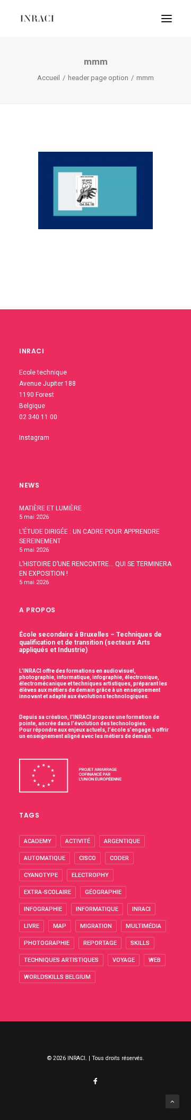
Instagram (34, 437)
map (59, 926)
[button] (166, 18)
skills (140, 943)
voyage (123, 960)
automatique (44, 858)
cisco (87, 858)
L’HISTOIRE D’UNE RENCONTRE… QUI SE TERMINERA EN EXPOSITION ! (95, 568)
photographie (47, 943)
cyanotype (41, 875)
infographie (43, 909)
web (155, 960)
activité (77, 841)
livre (31, 926)
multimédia (143, 926)
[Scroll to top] (172, 1101)
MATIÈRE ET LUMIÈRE (50, 508)
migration (96, 926)
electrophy (90, 875)
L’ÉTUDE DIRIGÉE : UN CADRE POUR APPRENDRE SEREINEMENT (89, 536)
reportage (100, 943)
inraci (141, 909)
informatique (97, 909)
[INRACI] (37, 18)
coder (119, 858)
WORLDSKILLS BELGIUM (57, 977)
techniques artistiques (61, 960)
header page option (98, 78)
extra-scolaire (47, 892)
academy (37, 841)
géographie (103, 892)
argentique (122, 841)
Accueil (48, 78)
